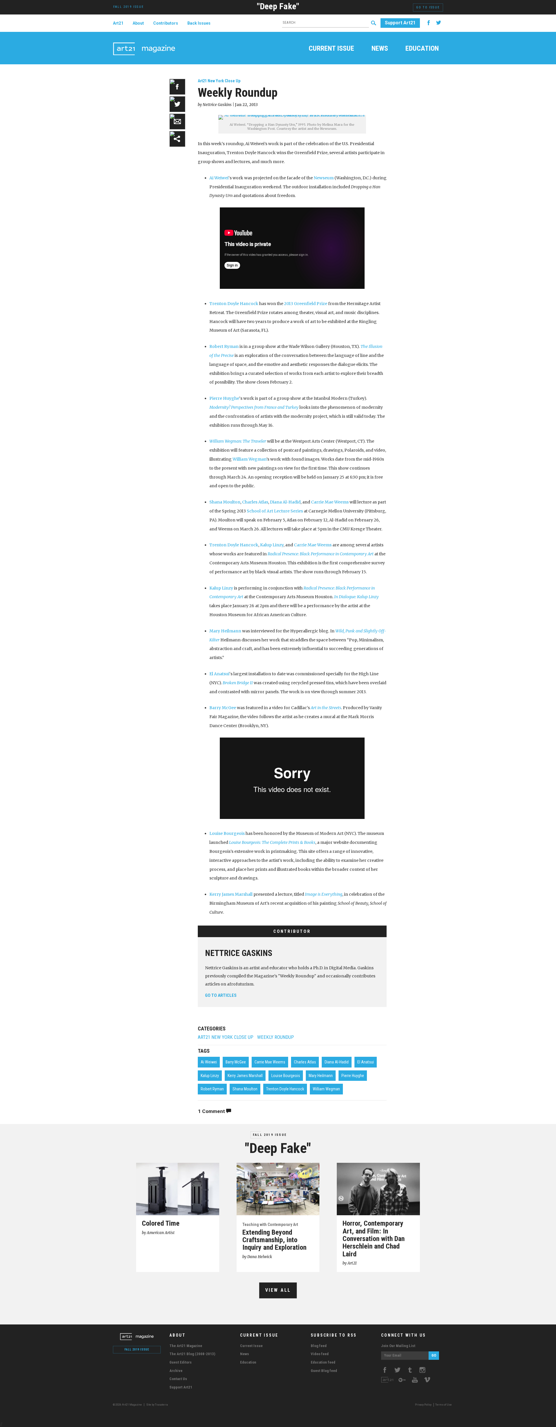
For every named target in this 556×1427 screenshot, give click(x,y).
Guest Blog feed (324, 1370)
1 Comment (212, 1111)
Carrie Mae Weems (330, 502)
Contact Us (178, 1379)
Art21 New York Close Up (219, 81)
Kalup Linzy (272, 545)
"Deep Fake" (278, 6)
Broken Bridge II (238, 682)
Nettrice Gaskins (238, 953)
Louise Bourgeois (227, 833)
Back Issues (199, 23)
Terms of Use (443, 1404)
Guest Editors (180, 1362)
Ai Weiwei (218, 177)
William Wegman (249, 459)
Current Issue (331, 48)
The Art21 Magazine (185, 1346)
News (380, 48)
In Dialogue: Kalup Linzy (356, 596)
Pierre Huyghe (224, 398)
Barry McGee (222, 707)
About (138, 23)
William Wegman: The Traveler (237, 441)
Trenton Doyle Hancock (233, 303)
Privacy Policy (423, 1404)
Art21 (118, 23)
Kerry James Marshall (231, 894)
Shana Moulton (224, 502)
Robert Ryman (224, 346)
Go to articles (221, 995)
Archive (175, 1370)
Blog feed (319, 1346)
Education (422, 48)
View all (278, 1290)
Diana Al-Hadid (285, 502)
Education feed (323, 1362)
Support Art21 (400, 22)
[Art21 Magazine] (144, 42)
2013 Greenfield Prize (305, 303)
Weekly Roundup (275, 1037)
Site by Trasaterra (157, 1404)
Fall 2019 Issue (270, 1135)
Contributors (165, 23)
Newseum (324, 177)
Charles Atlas (255, 502)
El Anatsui (219, 673)
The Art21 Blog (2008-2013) (192, 1354)
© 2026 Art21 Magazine (127, 1404)
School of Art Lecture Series (275, 511)
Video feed (320, 1354)
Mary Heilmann (225, 631)
